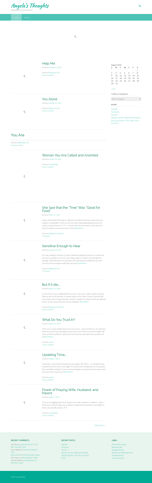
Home (16, 17)
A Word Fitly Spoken (119, 444)
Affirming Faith (117, 447)
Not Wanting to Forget (32, 455)
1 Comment (46, 236)
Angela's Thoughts (29, 5)
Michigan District (118, 450)
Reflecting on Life (54, 73)
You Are (114, 115)
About (27, 17)
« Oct (113, 89)
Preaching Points (118, 455)
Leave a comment (48, 75)
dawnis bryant (16, 455)
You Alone (49, 99)
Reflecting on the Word (56, 233)
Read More (78, 228)
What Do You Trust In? (58, 320)
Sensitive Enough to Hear (61, 246)
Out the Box (21, 477)
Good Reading (53, 164)
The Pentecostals (118, 458)
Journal (51, 342)
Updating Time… (54, 355)
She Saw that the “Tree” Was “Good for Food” (71, 209)
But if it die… (51, 285)
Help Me (48, 63)
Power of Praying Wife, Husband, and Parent (70, 391)
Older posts (100, 425)
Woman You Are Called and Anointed (70, 155)
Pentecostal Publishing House (122, 453)
